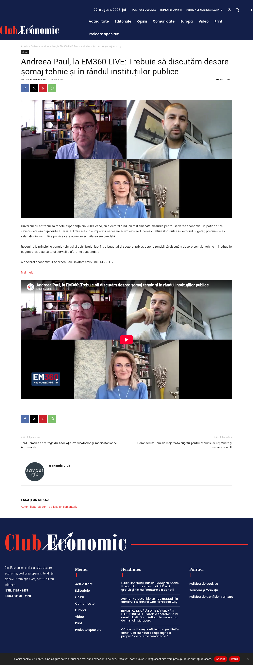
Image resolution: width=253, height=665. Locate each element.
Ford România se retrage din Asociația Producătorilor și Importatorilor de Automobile (69, 445)
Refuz (234, 658)
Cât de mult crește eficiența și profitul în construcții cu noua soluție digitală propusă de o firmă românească (150, 632)
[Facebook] (25, 88)
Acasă (24, 46)
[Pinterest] (43, 88)
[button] (237, 10)
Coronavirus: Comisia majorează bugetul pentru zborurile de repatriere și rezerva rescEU (184, 445)
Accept (220, 658)
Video (34, 46)
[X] (34, 88)
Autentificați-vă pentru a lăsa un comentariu (49, 506)
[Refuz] (248, 659)
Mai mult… (28, 272)
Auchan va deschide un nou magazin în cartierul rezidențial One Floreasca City (149, 600)
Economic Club (38, 79)
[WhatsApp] (52, 88)
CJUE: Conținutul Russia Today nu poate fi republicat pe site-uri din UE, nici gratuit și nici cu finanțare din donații (150, 586)
